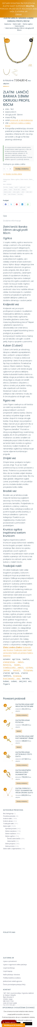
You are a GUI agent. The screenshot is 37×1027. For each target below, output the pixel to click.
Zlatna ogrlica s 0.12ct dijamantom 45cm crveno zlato (24, 790)
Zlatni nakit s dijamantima (12, 849)
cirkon (29, 668)
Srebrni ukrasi (8, 821)
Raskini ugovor (10, 1022)
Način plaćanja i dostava (11, 975)
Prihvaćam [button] (27, 1023)
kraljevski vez (11, 679)
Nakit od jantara (19, 653)
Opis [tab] (5, 216)
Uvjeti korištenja (9, 968)
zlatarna (24, 189)
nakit (28, 187)
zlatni (23, 191)
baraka (11, 187)
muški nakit (22, 187)
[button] (31, 40)
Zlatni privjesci (10, 844)
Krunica (10, 650)
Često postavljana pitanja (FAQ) (14, 984)
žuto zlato (20, 194)
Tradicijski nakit (20, 650)
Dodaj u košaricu (22, 169)
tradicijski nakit (13, 668)
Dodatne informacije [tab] (12, 221)
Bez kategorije (8, 813)
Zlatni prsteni (9, 846)
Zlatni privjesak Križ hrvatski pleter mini (24, 705)
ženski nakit (17, 189)
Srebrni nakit (7, 818)
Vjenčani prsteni (10, 829)
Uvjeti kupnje (7, 971)
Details (19, 731)
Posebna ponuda (9, 816)
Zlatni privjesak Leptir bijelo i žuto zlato (23, 754)
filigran (27, 670)
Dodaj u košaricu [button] (22, 715)
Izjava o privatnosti (10, 961)
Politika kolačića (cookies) (12, 978)
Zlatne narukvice (11, 831)
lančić (16, 187)
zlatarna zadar (7, 191)
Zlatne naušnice (10, 834)
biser (17, 665)
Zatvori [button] (18, 14)
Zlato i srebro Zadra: (12, 647)
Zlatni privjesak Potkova (22, 721)
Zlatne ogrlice (15, 179)
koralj (16, 670)
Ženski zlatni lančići (13, 839)
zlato (5, 194)
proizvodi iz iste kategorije (21, 120)
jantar (6, 670)
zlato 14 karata (12, 194)
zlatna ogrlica (16, 191)
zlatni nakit (29, 191)
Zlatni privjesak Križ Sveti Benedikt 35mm (24, 737)
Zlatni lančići (24, 179)
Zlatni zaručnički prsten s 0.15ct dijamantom (23, 772)
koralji (7, 665)
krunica (17, 676)
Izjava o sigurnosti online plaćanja (15, 964)
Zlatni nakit (7, 826)
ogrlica (5, 189)
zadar (10, 189)
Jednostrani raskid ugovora (12, 981)
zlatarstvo (8, 662)
